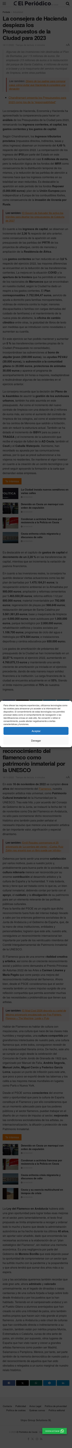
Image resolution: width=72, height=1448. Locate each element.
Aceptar (36, 731)
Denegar (36, 740)
